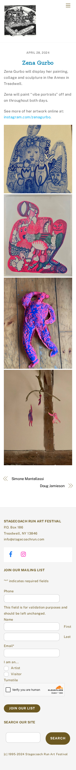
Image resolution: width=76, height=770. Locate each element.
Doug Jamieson (52, 486)
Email (9, 646)
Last (67, 637)
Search (57, 738)
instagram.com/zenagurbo (27, 117)
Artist (15, 668)
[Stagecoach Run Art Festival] (20, 35)
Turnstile (11, 680)
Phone (9, 591)
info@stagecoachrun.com (24, 539)
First (67, 627)
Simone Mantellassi (28, 479)
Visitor (16, 674)
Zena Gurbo (38, 62)
